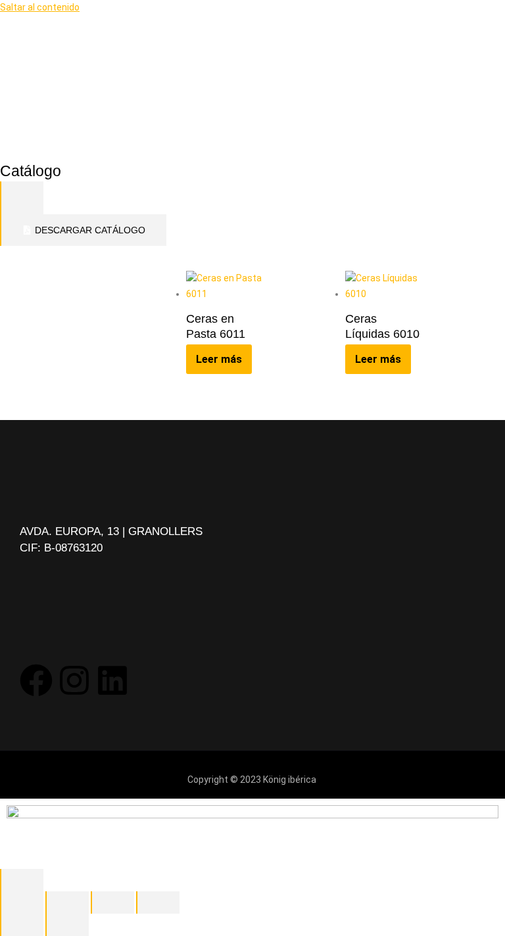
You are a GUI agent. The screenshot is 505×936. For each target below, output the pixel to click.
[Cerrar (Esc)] (158, 902)
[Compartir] (112, 902)
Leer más (219, 359)
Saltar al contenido (40, 7)
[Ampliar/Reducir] (21, 902)
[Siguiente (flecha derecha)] (67, 925)
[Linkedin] (112, 680)
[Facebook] (36, 680)
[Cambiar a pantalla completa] (67, 902)
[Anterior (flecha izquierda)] (21, 925)
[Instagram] (74, 680)
